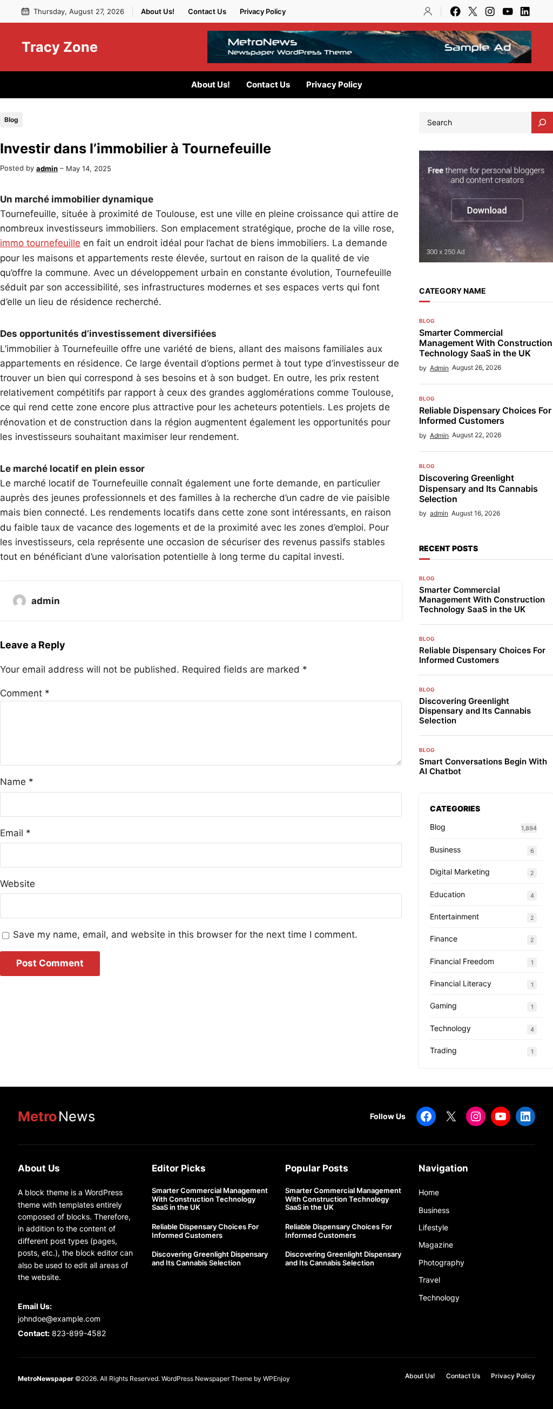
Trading (443, 1050)
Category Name (452, 290)
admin (47, 168)
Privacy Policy (263, 11)
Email (15, 833)
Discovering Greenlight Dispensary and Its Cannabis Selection (478, 488)
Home (429, 1192)
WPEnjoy (276, 1378)
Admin (439, 368)
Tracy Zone (60, 47)
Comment (25, 693)
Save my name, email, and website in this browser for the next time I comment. (185, 934)
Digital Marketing (460, 871)
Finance (443, 938)
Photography (441, 1262)
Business (445, 849)
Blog (11, 120)
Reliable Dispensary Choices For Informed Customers (485, 415)
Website (17, 883)
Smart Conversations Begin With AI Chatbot (483, 766)
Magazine (436, 1244)
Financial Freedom (462, 961)
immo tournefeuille (40, 243)
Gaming (443, 1005)
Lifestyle (433, 1227)
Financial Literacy (460, 983)
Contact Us (207, 11)
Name (16, 781)
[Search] (542, 122)
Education (447, 894)
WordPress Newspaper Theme (206, 1378)
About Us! (157, 11)
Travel (429, 1279)
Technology (450, 1028)
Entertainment (454, 916)
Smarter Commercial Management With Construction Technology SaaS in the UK (485, 343)
